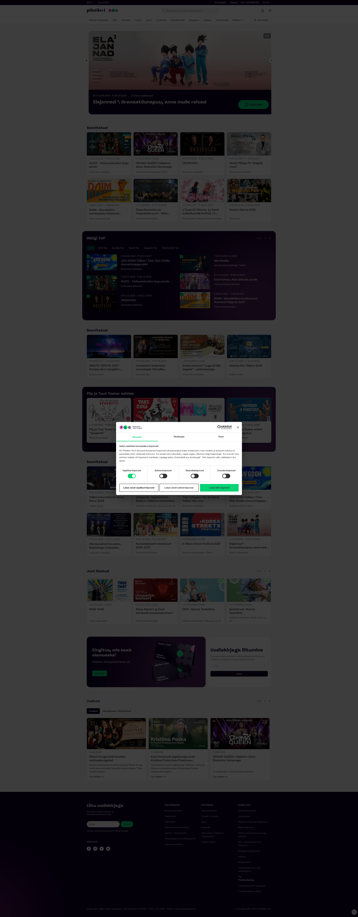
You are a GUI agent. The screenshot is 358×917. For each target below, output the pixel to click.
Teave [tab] (221, 436)
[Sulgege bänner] (238, 427)
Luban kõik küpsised (219, 487)
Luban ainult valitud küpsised (179, 487)
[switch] (163, 476)
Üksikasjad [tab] (179, 436)
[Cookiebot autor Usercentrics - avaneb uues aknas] (219, 427)
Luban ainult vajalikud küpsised (138, 487)
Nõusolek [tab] (137, 437)
